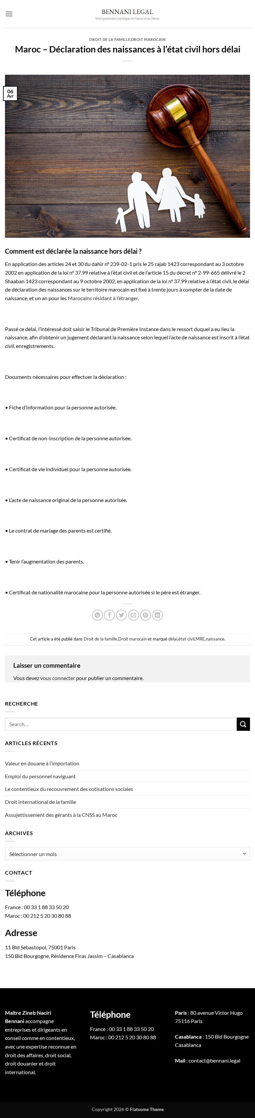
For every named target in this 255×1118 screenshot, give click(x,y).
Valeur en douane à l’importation (42, 763)
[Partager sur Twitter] (121, 615)
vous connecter (57, 678)
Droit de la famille (109, 39)
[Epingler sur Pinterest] (145, 615)
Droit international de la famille (40, 802)
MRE (200, 639)
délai (172, 639)
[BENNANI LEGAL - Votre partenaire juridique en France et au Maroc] (127, 13)
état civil (186, 639)
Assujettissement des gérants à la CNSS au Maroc (61, 815)
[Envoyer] (243, 724)
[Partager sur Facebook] (109, 615)
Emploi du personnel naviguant (40, 776)
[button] (9, 14)
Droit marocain (148, 39)
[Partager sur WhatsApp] (97, 615)
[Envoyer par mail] (133, 615)
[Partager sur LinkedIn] (157, 615)
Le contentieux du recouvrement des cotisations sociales (69, 789)
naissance (215, 639)
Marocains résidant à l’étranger (103, 298)
